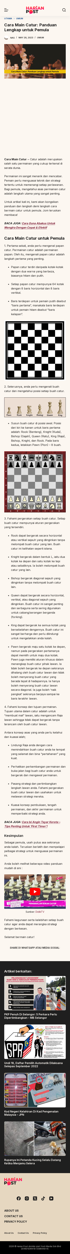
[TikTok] (43, 1198)
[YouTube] (51, 1198)
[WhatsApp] (53, 955)
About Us (11, 1210)
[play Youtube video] (35, 891)
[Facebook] (17, 955)
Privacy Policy (15, 1221)
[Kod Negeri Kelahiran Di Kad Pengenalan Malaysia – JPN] (35, 1090)
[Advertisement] (35, 118)
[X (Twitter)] (29, 955)
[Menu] (6, 10)
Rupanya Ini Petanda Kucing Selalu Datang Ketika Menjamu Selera (32, 1161)
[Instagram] (27, 1198)
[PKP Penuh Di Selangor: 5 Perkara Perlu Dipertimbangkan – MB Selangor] (35, 993)
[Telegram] (41, 955)
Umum (40, 37)
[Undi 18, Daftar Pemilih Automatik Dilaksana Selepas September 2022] (35, 1041)
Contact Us (13, 1216)
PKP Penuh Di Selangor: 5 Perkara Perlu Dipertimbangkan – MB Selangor (30, 1016)
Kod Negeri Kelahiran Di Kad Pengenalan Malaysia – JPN (31, 1113)
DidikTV (40, 911)
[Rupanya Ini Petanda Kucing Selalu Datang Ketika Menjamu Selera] (35, 1138)
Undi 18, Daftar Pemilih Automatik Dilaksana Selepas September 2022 (33, 1064)
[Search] (64, 10)
